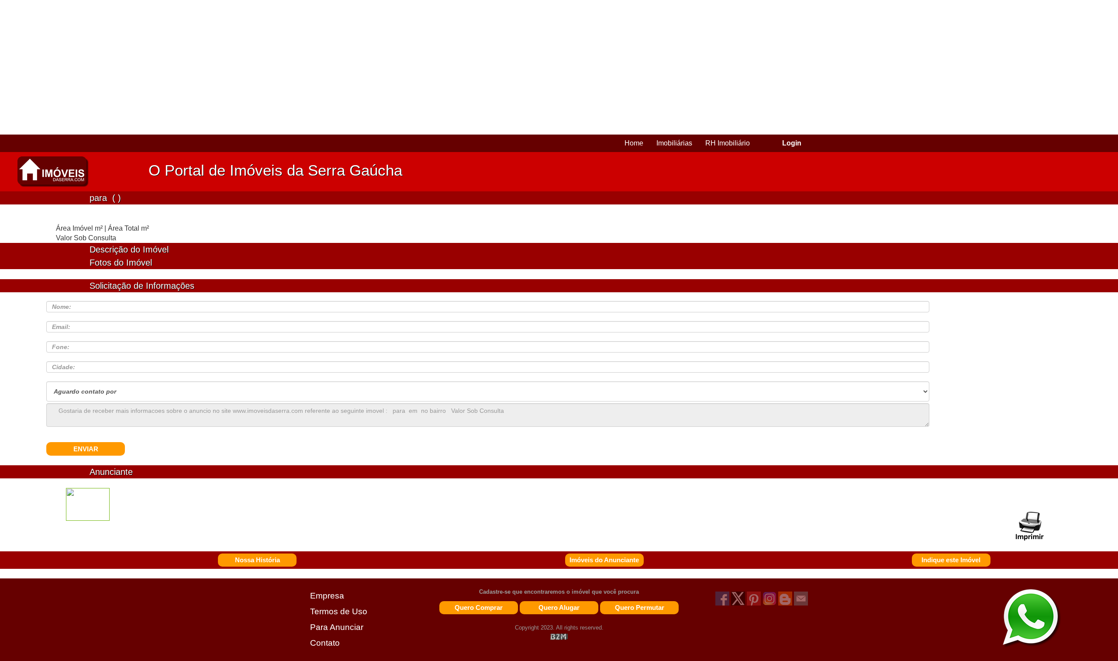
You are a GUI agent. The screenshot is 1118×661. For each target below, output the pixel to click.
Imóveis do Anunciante (604, 560)
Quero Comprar (479, 607)
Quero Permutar (639, 607)
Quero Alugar (559, 607)
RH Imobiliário (727, 143)
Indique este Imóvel (950, 560)
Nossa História (257, 560)
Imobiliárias (674, 143)
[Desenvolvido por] (559, 636)
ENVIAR (85, 449)
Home (634, 143)
